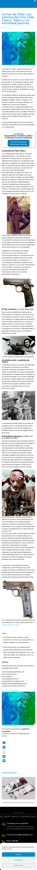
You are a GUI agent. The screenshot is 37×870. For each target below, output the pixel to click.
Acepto (18, 854)
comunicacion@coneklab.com (20, 835)
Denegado (18, 860)
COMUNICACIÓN (13, 817)
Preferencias (18, 865)
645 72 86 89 (12, 841)
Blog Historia (6, 27)
